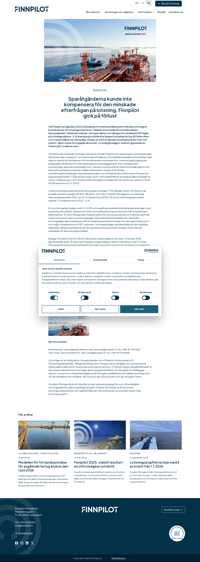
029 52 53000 (27, 522)
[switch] (85, 298)
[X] (32, 543)
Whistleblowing (118, 558)
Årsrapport (100, 90)
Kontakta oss (176, 12)
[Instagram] (21, 543)
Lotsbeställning (28, 453)
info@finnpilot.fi (24, 525)
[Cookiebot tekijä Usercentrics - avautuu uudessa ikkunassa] (146, 251)
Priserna (135, 453)
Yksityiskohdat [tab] (100, 260)
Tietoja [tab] (141, 260)
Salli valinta (100, 309)
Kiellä (61, 309)
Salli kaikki (139, 309)
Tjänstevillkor (49, 453)
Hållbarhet (100, 453)
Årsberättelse (83, 453)
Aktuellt (161, 12)
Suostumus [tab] (59, 260)
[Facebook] (16, 543)
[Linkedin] (27, 543)
